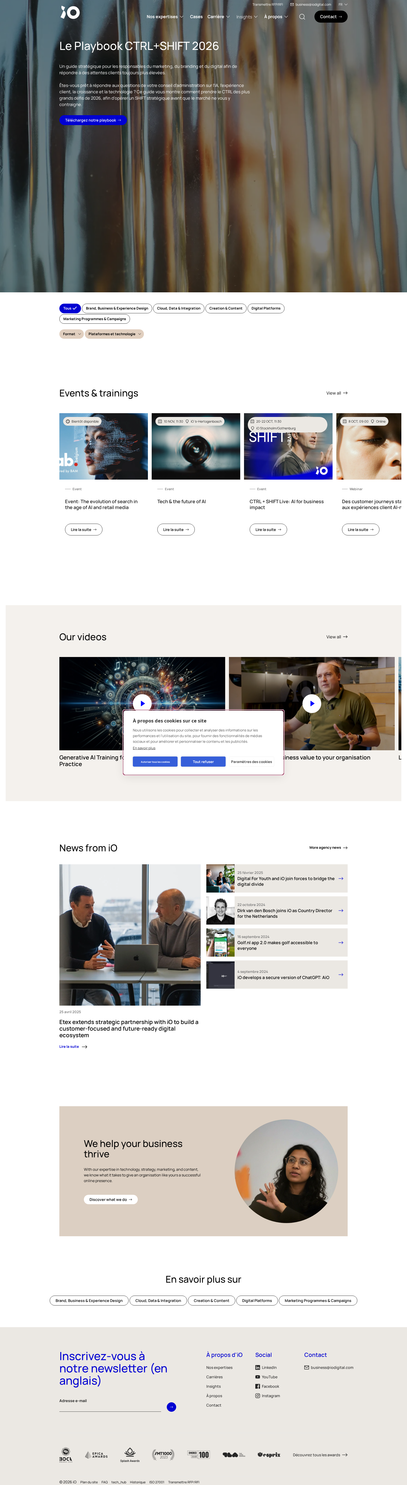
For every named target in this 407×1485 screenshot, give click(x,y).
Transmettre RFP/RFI (267, 4)
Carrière (216, 16)
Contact (213, 1405)
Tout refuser (203, 761)
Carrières (214, 1376)
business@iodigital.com (313, 4)
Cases (196, 16)
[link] (103, 477)
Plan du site (89, 1482)
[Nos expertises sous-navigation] (181, 17)
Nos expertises (162, 16)
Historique (138, 1482)
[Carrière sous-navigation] (228, 17)
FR (340, 4)
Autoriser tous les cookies (155, 761)
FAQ (105, 1482)
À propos (273, 16)
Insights (244, 17)
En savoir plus (144, 748)
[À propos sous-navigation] (286, 17)
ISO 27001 (156, 1482)
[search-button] (302, 17)
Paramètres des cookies (251, 761)
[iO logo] (71, 12)
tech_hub (118, 1482)
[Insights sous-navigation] (256, 17)
